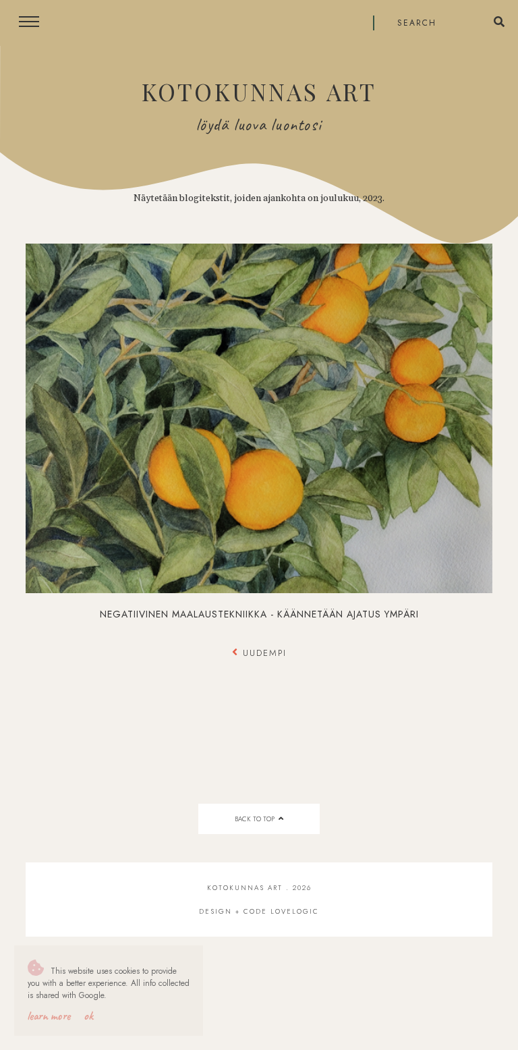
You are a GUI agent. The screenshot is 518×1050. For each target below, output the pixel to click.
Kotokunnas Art (259, 91)
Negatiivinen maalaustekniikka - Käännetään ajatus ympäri (259, 614)
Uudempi (263, 652)
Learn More (48, 1015)
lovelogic (294, 911)
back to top (256, 819)
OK (88, 1015)
